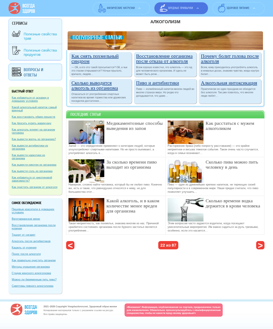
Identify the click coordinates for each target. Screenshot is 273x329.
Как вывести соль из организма (32, 171)
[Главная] (22, 13)
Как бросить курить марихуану (31, 123)
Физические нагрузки (121, 8)
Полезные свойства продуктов (40, 52)
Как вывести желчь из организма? (34, 139)
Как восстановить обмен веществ (33, 116)
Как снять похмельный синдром (95, 58)
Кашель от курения (24, 247)
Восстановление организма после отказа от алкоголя (164, 58)
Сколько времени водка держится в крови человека (233, 203)
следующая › (260, 245)
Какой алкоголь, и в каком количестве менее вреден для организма (132, 205)
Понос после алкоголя (26, 254)
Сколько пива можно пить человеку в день (232, 164)
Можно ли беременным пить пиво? (34, 279)
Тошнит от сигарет (23, 234)
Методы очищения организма (31, 266)
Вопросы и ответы (33, 72)
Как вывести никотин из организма (34, 164)
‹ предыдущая (70, 245)
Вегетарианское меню (26, 218)
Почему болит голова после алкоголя (230, 58)
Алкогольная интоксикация (229, 82)
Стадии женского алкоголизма (31, 273)
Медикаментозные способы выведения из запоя (134, 125)
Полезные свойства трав (40, 36)
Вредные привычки (180, 8)
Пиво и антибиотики (157, 82)
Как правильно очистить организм (34, 260)
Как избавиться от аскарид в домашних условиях (30, 99)
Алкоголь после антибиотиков (31, 241)
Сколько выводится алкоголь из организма (94, 85)
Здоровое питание (238, 8)
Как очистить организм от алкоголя (34, 187)
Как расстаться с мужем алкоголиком (230, 125)
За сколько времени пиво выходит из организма (131, 164)
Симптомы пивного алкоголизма (32, 285)
